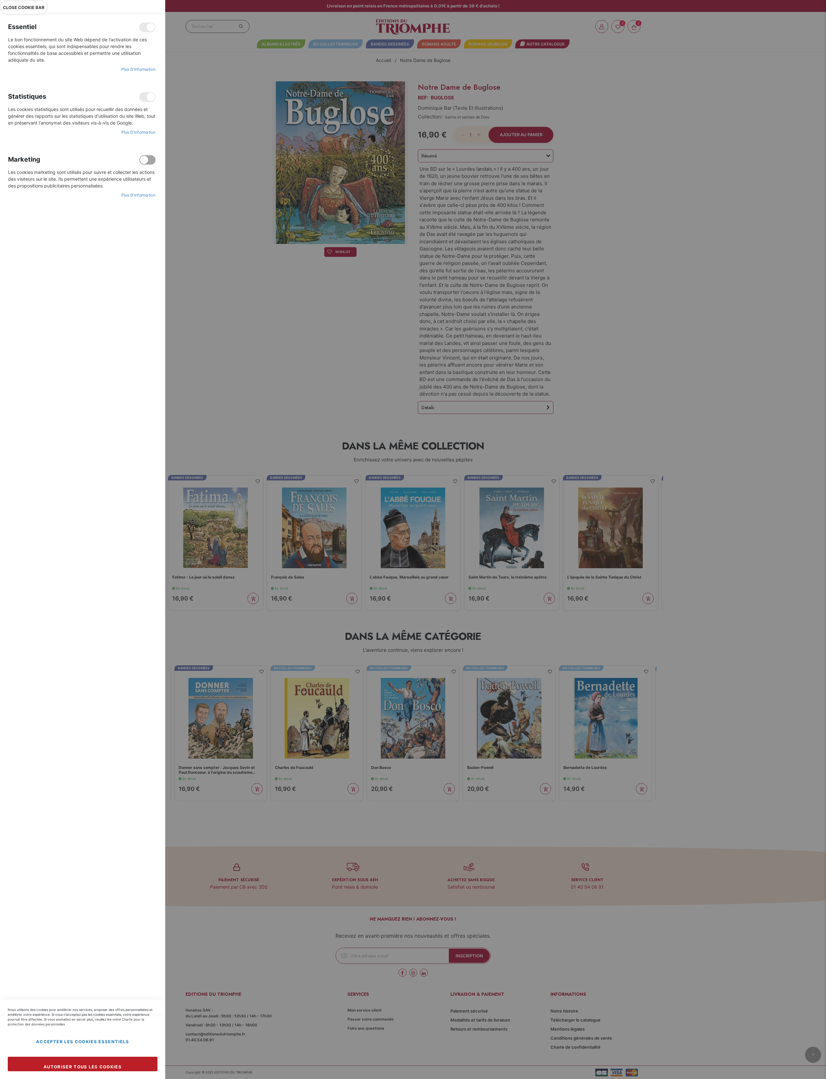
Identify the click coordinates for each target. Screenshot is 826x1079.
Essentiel (147, 27)
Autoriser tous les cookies (83, 1066)
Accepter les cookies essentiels (82, 1041)
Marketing (147, 160)
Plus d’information (138, 69)
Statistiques (147, 97)
